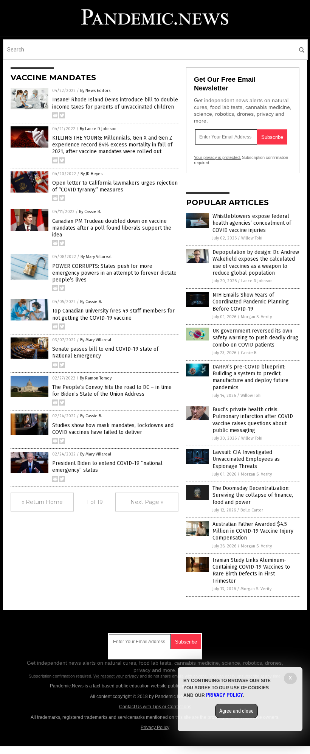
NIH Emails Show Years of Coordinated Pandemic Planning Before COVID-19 (250, 302)
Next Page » (146, 502)
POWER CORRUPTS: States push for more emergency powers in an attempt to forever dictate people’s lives (114, 273)
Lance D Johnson (257, 280)
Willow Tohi (251, 238)
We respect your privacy (116, 676)
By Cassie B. (90, 211)
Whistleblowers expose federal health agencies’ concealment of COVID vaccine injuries (251, 223)
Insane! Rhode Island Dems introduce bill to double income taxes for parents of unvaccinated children (115, 103)
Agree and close (236, 711)
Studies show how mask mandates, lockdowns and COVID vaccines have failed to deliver (113, 428)
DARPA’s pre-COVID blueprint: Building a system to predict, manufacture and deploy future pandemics (250, 377)
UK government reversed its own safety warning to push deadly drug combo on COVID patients (255, 338)
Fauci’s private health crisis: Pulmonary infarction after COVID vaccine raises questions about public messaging (252, 420)
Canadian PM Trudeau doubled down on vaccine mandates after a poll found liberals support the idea (111, 228)
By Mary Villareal (96, 256)
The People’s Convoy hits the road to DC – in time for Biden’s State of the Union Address (112, 390)
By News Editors (95, 90)
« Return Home (42, 502)
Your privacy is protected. (217, 157)
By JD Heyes (91, 173)
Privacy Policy (155, 727)
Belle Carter (251, 510)
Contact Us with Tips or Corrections (155, 706)
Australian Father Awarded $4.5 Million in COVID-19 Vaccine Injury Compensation (252, 531)
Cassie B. (249, 352)
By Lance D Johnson (98, 128)
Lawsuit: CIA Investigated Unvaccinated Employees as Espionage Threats (246, 459)
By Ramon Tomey (96, 378)
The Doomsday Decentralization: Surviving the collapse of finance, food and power (252, 495)
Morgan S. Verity (256, 316)
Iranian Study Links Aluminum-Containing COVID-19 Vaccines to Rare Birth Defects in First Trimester (251, 570)
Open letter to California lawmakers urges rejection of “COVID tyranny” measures (115, 186)
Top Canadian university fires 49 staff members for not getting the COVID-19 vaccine (113, 314)
